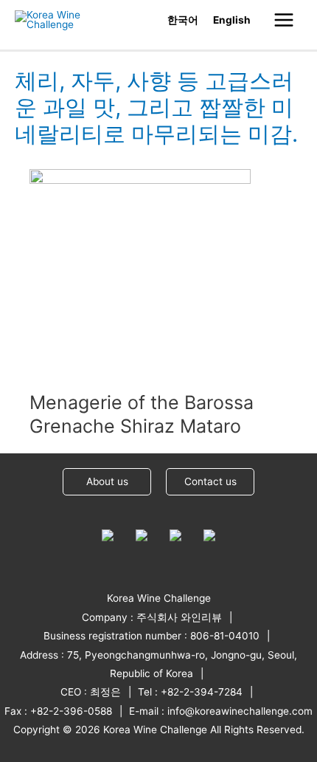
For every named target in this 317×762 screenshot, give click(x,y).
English (232, 20)
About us (107, 481)
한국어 (182, 20)
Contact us (210, 481)
